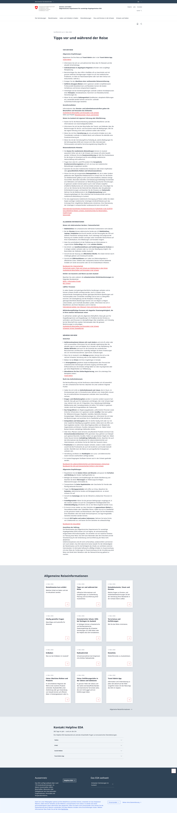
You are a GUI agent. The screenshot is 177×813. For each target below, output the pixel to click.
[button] (40, 18)
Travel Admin (67, 59)
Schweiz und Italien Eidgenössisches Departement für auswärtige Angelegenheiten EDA (80, 7)
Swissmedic (66, 215)
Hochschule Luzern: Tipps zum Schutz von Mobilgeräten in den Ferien (85, 268)
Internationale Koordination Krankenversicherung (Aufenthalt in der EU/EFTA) (88, 209)
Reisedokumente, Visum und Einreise (87, 115)
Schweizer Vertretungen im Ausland (100, 784)
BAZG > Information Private (72, 281)
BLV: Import (67, 283)
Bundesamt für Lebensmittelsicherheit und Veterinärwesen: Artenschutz (86, 464)
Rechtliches (64, 809)
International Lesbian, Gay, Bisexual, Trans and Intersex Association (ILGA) (87, 307)
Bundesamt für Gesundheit (71, 524)
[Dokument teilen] (141, 24)
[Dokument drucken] (137, 24)
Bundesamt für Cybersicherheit (73, 266)
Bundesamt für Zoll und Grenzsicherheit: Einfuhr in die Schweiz (83, 466)
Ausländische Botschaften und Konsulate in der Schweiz (81, 113)
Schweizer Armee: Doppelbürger (73, 328)
